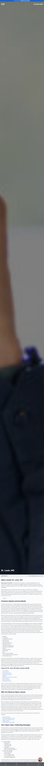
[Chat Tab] (22, 383)
